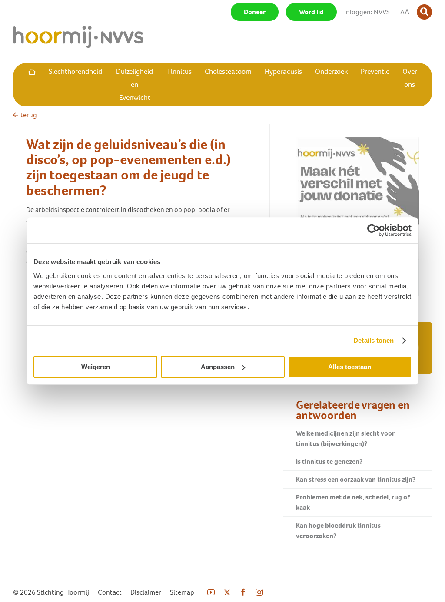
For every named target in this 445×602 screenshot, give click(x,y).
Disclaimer (145, 592)
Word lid (311, 12)
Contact (110, 592)
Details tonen (373, 340)
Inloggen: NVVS (367, 12)
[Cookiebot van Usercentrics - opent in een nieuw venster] (373, 230)
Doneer (255, 12)
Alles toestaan (349, 366)
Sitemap (182, 592)
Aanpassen (218, 366)
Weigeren (95, 366)
